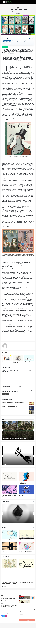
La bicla (20, 539)
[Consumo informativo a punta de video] (9, 489)
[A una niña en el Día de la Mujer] (26, 546)
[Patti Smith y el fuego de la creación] (31, 412)
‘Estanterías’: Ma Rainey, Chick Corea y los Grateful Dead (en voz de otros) (13, 402)
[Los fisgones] (9, 546)
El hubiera (4, 482)
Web (20, 386)
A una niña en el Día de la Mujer (25, 551)
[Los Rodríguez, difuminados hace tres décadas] (21, 597)
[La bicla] (26, 534)
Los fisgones (4, 551)
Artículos (14, 5)
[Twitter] (9, 613)
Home (11, 5)
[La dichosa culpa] (9, 563)
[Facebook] (7, 613)
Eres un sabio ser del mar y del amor (26, 582)
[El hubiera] (9, 476)
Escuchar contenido (7, 41)
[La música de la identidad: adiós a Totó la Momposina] (31, 408)
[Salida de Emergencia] (7, 2)
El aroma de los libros (5, 361)
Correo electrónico (6, 386)
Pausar (14, 41)
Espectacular (21, 495)
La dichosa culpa (5, 569)
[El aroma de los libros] (7, 358)
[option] (18, 430)
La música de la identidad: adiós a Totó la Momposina (9, 406)
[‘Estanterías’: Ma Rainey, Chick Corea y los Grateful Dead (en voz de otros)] (31, 403)
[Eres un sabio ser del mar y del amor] (26, 576)
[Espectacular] (26, 489)
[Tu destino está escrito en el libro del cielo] (26, 563)
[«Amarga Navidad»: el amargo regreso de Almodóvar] (26, 476)
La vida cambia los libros (27, 361)
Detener (24, 41)
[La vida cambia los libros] (29, 358)
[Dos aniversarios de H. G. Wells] (21, 601)
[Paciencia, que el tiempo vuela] (9, 534)
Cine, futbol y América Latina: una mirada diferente (12, 438)
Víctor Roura (18, 13)
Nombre (4, 382)
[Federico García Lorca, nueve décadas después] (18, 358)
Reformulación (5, 522)
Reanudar (18, 41)
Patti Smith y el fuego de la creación (7, 410)
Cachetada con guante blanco (8, 464)
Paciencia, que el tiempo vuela (8, 539)
